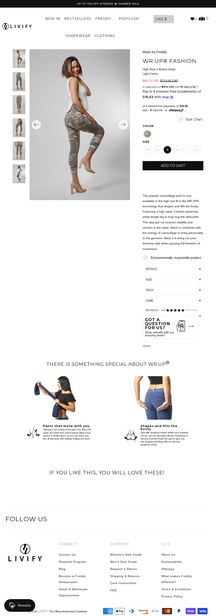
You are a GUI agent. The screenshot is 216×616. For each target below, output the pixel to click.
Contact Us (67, 554)
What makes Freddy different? (176, 579)
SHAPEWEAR (78, 36)
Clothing (105, 36)
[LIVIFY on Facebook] (189, 520)
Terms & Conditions (176, 589)
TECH (149, 290)
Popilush (129, 19)
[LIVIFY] (17, 26)
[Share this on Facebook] (163, 346)
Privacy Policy (172, 596)
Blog (62, 569)
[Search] (184, 19)
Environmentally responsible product (176, 257)
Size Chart (194, 119)
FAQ (113, 590)
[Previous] (36, 124)
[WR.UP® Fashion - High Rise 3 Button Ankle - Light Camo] (80, 124)
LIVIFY (43, 611)
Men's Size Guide (123, 561)
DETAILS (151, 269)
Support (119, 544)
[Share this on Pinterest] (171, 346)
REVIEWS (173, 311)
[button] (173, 87)
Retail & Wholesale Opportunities (73, 592)
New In (52, 19)
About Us (168, 554)
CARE (149, 300)
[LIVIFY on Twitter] (180, 520)
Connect (68, 544)
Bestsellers (77, 19)
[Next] (123, 124)
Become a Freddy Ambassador (72, 579)
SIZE (149, 279)
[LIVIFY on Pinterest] (198, 520)
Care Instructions (123, 583)
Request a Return (123, 569)
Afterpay (167, 569)
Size (146, 141)
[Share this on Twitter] (155, 346)
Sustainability (171, 561)
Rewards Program (72, 561)
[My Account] (178, 19)
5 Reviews (191, 310)
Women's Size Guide (126, 554)
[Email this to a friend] (178, 346)
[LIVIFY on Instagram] (207, 520)
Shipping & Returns (125, 576)
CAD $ (161, 19)
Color (148, 126)
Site (165, 544)
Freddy (103, 19)
